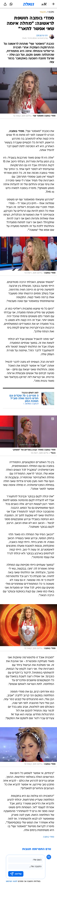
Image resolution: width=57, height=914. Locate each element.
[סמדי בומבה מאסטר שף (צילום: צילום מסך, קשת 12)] (28, 93)
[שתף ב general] (5, 4)
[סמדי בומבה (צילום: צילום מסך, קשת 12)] (28, 627)
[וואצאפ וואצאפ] (11, 4)
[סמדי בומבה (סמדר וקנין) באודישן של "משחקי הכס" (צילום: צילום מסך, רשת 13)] (28, 435)
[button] (44, 4)
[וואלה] (28, 4)
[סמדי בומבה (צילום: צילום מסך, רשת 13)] (28, 256)
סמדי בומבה (48, 837)
